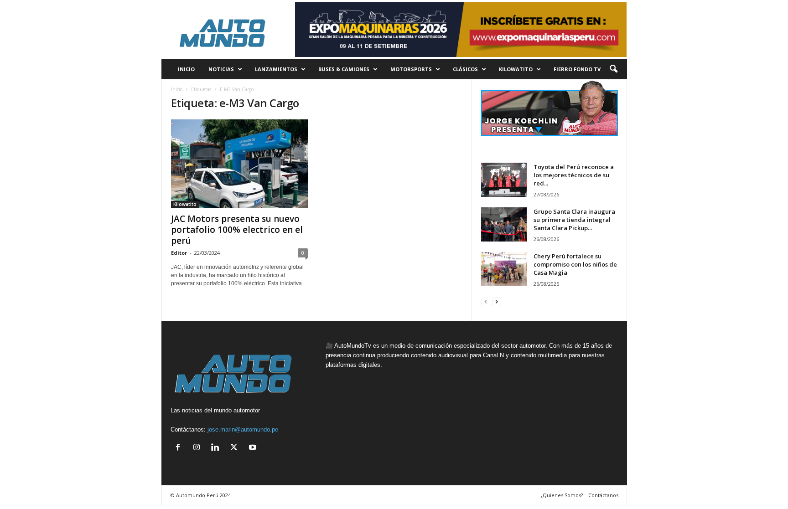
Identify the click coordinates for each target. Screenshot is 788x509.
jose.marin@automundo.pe (242, 429)
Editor (179, 252)
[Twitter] (236, 448)
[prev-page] (485, 301)
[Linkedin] (217, 448)
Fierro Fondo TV (577, 69)
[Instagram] (198, 448)
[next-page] (496, 301)
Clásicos (465, 69)
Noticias (221, 69)
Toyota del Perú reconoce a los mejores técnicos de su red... (574, 175)
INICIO (186, 69)
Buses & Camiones (343, 69)
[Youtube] (253, 448)
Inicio (176, 89)
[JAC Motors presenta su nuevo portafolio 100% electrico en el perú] (239, 163)
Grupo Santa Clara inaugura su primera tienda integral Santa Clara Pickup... (574, 219)
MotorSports (411, 69)
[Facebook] (180, 448)
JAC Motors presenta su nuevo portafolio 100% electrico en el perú (237, 230)
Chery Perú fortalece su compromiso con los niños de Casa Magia (575, 264)
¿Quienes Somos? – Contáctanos (579, 495)
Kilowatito (516, 69)
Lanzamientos (276, 69)
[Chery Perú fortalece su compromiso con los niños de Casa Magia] (504, 269)
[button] (613, 69)
